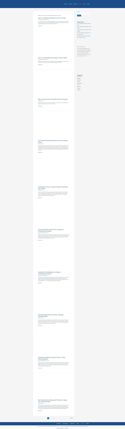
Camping (39, 59)
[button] (80, 4)
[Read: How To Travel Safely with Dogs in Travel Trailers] (53, 45)
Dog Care (39, 143)
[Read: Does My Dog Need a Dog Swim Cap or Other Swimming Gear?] (53, 344)
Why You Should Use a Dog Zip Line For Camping (52, 99)
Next (71, 418)
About (78, 423)
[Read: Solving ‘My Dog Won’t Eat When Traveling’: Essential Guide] (53, 302)
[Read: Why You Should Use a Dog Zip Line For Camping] (53, 85)
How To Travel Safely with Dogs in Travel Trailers (52, 58)
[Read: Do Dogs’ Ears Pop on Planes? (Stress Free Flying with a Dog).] (53, 173)
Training (44, 19)
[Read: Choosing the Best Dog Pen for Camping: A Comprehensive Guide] (53, 217)
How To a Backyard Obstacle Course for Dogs (52, 18)
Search (78, 11)
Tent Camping (65, 423)
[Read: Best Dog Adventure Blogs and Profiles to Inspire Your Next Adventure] (53, 387)
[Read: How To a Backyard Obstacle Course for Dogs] (49, 15)
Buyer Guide (40, 232)
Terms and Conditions (60, 428)
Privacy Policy (66, 428)
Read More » (40, 25)
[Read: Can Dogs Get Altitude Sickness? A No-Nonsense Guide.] (53, 126)
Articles (82, 423)
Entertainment (40, 19)
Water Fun (44, 360)
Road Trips (43, 59)
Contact (87, 423)
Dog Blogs (40, 403)
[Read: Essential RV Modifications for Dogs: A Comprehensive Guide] (53, 259)
